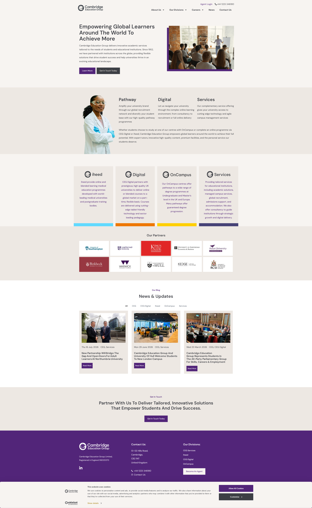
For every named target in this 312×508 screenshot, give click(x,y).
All (126, 306)
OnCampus (169, 306)
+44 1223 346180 (225, 4)
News (212, 9)
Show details (93, 503)
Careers (196, 9)
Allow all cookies (236, 488)
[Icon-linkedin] (80, 467)
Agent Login (206, 4)
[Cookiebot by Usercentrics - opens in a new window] (71, 503)
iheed (157, 306)
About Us (156, 9)
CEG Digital (145, 306)
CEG (134, 306)
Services (183, 306)
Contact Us (225, 9)
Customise (234, 497)
